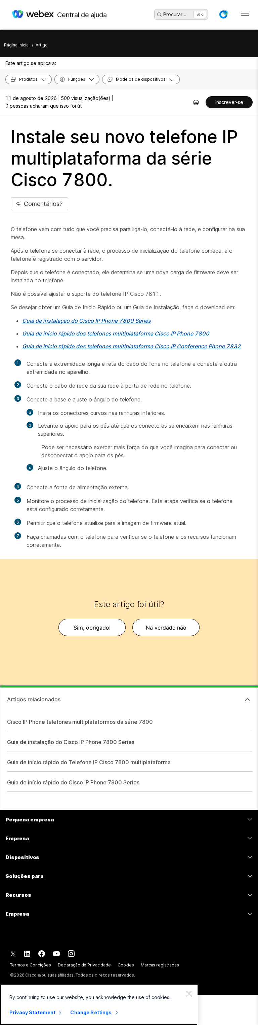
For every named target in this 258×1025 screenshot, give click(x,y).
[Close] (188, 993)
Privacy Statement (32, 1012)
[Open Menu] (245, 14)
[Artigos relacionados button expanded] (247, 699)
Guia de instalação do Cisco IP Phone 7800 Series (70, 742)
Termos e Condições (30, 964)
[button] (223, 14)
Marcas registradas (160, 964)
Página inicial (17, 44)
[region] (99, 1005)
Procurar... (174, 14)
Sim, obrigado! (92, 627)
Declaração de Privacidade (84, 964)
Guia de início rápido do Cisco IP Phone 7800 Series (73, 782)
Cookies (126, 964)
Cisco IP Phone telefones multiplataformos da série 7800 (80, 721)
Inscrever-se (229, 102)
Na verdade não (166, 627)
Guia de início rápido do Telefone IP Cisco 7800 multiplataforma (89, 762)
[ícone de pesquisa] (159, 14)
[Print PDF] (196, 102)
